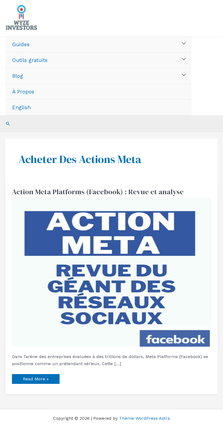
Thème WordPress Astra (144, 418)
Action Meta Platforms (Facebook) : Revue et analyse (98, 192)
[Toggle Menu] (184, 43)
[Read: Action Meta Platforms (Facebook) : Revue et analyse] (111, 271)
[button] (7, 123)
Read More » (36, 377)
